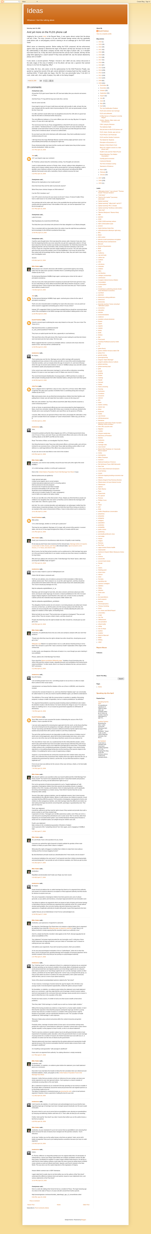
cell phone (101, 264)
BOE (99, 248)
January (102, 174)
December (103, 85)
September (103, 93)
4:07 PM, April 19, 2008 (39, 150)
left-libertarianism (103, 418)
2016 (100, 62)
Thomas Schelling (103, 606)
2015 (100, 65)
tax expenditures (103, 597)
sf (98, 565)
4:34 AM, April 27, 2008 (39, 877)
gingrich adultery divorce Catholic (108, 362)
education (101, 310)
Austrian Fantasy (103, 721)
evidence (101, 317)
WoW (99, 637)
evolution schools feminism (106, 319)
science (100, 556)
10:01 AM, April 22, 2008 (39, 511)
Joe (33, 155)
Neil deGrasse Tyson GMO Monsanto (109, 464)
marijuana (101, 440)
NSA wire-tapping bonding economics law (110, 475)
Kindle (100, 414)
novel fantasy (102, 471)
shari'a (100, 568)
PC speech (101, 495)
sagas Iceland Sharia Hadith (106, 547)
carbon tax (101, 257)
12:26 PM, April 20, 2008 (39, 314)
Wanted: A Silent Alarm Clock (108, 145)
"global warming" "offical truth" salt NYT (109, 203)
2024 (100, 42)
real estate (101, 536)
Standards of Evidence (106, 166)
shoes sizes (101, 572)
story (44, 36)
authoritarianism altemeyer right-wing (109, 230)
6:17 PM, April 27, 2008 (39, 1055)
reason (100, 538)
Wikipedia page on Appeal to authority (60, 928)
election (100, 312)
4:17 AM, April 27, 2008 (39, 831)
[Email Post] (40, 80)
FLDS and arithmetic (106, 113)
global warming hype (104, 366)
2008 (100, 83)
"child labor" (101, 195)
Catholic (100, 259)
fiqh (99, 337)
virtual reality (102, 624)
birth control (101, 237)
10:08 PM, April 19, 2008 (39, 232)
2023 (100, 44)
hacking (100, 378)
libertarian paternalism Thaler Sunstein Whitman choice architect (109, 423)
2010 (100, 78)
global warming (102, 364)
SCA (99, 554)
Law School (101, 416)
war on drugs (102, 628)
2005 (100, 183)
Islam (99, 402)
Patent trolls (101, 493)
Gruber (100, 375)
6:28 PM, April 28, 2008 (39, 1121)
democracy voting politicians (106, 297)
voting (100, 626)
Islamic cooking (102, 404)
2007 (100, 178)
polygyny (101, 520)
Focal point (101, 339)
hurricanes (101, 391)
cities (99, 271)
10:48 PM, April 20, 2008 (39, 380)
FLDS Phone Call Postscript (108, 134)
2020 (100, 52)
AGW (99, 219)
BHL (99, 232)
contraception (102, 284)
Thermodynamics (103, 604)
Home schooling (103, 386)
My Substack (102, 741)
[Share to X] (48, 81)
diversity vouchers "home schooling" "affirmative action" (109, 304)
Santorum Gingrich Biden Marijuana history (111, 552)
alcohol (100, 226)
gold (99, 368)
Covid (100, 287)
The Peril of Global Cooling (108, 164)
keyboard (101, 411)
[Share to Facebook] (50, 81)
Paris (99, 491)
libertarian (101, 420)
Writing (100, 640)
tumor (100, 608)
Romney (100, 543)
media (100, 453)
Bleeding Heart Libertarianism (107, 241)
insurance (101, 396)
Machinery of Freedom (105, 435)
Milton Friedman (103, 457)
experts (100, 326)
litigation (100, 429)
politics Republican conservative (108, 511)
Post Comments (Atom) (42, 1208)
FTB (99, 344)
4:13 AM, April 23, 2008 (39, 668)
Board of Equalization (104, 246)
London (100, 431)
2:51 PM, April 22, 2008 (39, 532)
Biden (100, 235)
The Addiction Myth (105, 127)
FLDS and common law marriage (110, 111)
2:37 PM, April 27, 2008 (39, 957)
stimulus (100, 590)
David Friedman (37, 320)
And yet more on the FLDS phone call (111, 129)
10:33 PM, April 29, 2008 (39, 1180)
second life (101, 559)
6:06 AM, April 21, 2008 (39, 421)
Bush (99, 251)
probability (101, 527)
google (100, 371)
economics (101, 308)
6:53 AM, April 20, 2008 (39, 260)
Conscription (102, 282)
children (100, 269)
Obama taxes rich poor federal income (109, 482)
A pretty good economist (107, 158)
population (101, 523)
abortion (100, 217)
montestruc (35, 353)
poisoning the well (65, 1091)
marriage (101, 442)
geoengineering (103, 357)
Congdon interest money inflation (108, 280)
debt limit (101, 295)
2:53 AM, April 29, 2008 (39, 1143)
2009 (100, 80)
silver (99, 577)
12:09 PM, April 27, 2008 (39, 914)
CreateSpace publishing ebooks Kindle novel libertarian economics (110, 289)
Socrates (100, 579)
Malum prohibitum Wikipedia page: (51, 660)
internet (100, 398)
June (101, 101)
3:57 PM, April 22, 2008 (39, 563)
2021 (100, 49)
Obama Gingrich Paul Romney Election (110, 480)
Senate (100, 563)
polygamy (101, 518)
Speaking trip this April (105, 693)
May (101, 103)
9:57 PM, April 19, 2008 (39, 208)
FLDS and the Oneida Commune (109, 137)
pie (99, 502)
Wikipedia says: (36, 644)
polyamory (101, 514)
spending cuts (102, 581)
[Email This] (44, 81)
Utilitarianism (102, 619)
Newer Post (30, 1205)
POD (99, 509)
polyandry (101, 516)
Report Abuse (102, 647)
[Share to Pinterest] (52, 81)
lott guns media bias (104, 433)
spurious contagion (104, 583)
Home (59, 1205)
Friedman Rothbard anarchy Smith (108, 342)
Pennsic (100, 498)
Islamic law (101, 407)
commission (101, 277)
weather (100, 633)
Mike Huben (35, 266)
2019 (100, 55)
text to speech (102, 599)
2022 (100, 47)
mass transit (101, 447)
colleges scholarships (104, 275)
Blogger (83, 1220)
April (101, 106)
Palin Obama (102, 489)
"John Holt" (101, 210)
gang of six (101, 353)
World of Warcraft (103, 635)
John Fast (35, 386)
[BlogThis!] (46, 81)
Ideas (35, 10)
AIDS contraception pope (105, 223)
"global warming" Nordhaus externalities (110, 208)
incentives (101, 393)
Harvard (100, 382)
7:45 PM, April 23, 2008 (39, 768)
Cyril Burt (101, 293)
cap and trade (102, 255)
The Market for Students (107, 140)
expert (100, 323)
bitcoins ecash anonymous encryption (109, 239)
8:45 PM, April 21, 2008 (39, 454)
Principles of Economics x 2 (108, 142)
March (102, 169)
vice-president (102, 622)
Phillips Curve (102, 500)
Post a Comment (35, 1201)
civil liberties (102, 273)
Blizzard (100, 244)
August (102, 96)
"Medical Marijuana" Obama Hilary (108, 212)
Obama (100, 477)
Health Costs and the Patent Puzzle (110, 152)
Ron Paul (101, 545)
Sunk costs (101, 592)
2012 (100, 73)
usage (100, 615)
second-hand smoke (104, 561)
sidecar (100, 574)
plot (99, 507)
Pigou (100, 505)
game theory (102, 348)
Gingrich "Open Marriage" (106, 360)
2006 (100, 180)
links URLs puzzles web (105, 426)
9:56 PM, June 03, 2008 (39, 1197)
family (100, 330)
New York (101, 466)
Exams (100, 321)
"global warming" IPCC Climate (107, 205)
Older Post (86, 1205)
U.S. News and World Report (106, 610)
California (101, 253)
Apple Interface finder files (106, 228)
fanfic (99, 332)
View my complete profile (104, 34)
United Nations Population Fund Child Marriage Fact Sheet (56, 472)
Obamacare (101, 484)
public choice (102, 529)
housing (100, 389)
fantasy (100, 335)
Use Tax (100, 617)
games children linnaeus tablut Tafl (108, 350)
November (103, 88)
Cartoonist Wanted (105, 161)
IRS (99, 400)
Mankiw (100, 438)
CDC (99, 262)
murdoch (100, 459)
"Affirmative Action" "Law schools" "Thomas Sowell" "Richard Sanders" (111, 192)
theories (100, 601)
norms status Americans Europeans (108, 469)
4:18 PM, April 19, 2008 (39, 173)
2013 (100, 70)
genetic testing (102, 355)
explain (100, 328)
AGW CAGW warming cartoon (107, 221)
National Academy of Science (107, 462)
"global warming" (103, 201)
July (101, 98)
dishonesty (101, 302)
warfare (100, 631)
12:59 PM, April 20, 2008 (39, 347)
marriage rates (102, 444)
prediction (101, 525)
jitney (99, 409)
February (103, 172)
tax (99, 595)
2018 (100, 57)
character (101, 266)
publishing (101, 532)
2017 (100, 60)
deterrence (101, 299)
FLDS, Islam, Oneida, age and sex (110, 132)
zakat (99, 642)
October (102, 90)
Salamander (102, 550)
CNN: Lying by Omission (107, 124)
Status (100, 588)
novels (100, 473)
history (100, 384)
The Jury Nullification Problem (109, 108)
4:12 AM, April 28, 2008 (39, 1095)
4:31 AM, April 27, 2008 (39, 863)
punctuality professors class (106, 534)
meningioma (102, 455)
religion (100, 541)
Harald (100, 380)
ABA (99, 214)
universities (101, 613)
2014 (100, 67)
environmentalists (103, 314)
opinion (100, 487)
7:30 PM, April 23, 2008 (39, 711)
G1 (99, 346)
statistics (100, 586)
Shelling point (102, 570)
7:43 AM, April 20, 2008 (39, 290)
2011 (100, 75)
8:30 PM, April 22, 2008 (39, 624)
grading (100, 373)
